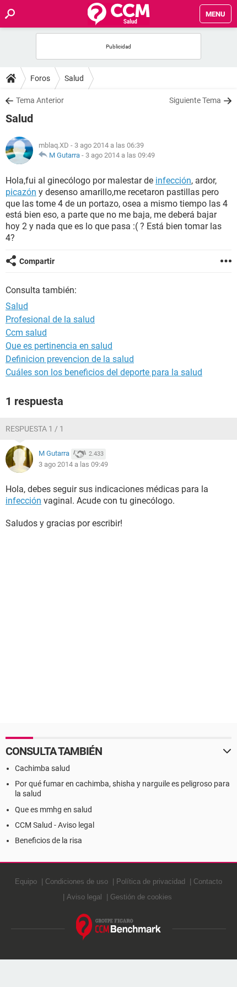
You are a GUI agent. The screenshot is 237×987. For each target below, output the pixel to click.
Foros (40, 78)
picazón (21, 192)
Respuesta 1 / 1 (35, 428)
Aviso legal (84, 897)
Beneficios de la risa (48, 840)
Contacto (207, 881)
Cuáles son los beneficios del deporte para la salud (104, 372)
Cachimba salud (42, 768)
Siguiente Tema (195, 100)
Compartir (37, 261)
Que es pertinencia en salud (59, 346)
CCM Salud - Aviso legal (54, 825)
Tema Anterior (40, 100)
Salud (74, 78)
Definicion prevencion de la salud (70, 359)
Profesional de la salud (50, 319)
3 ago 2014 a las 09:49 (120, 155)
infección (173, 180)
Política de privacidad (150, 881)
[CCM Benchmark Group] (119, 927)
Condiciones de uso (76, 881)
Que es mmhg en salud (53, 809)
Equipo (26, 881)
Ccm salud (26, 332)
